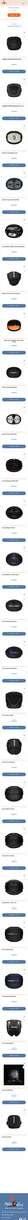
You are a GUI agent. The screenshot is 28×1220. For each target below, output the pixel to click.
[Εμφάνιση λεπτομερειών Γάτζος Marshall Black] (14, 1028)
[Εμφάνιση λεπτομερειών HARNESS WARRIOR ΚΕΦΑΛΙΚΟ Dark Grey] (14, 91)
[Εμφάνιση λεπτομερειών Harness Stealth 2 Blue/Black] (14, 653)
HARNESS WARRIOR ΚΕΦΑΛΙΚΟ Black (11, 59)
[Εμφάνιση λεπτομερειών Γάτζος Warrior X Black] (14, 841)
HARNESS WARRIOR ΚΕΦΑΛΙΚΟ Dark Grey (13, 106)
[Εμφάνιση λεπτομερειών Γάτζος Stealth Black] (14, 1075)
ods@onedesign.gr (9, 1215)
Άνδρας (10, 19)
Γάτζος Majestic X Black (8, 809)
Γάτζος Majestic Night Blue (9, 996)
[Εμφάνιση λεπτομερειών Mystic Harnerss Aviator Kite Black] (14, 278)
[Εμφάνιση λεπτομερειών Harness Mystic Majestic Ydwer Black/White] (14, 231)
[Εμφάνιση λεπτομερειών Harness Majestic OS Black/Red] (14, 466)
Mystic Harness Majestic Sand (9, 153)
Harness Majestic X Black (8, 527)
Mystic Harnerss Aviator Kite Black (11, 293)
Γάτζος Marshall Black (8, 1043)
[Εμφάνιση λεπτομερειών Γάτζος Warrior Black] (14, 700)
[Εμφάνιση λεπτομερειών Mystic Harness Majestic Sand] (14, 138)
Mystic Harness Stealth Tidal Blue (10, 199)
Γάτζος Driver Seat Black (8, 762)
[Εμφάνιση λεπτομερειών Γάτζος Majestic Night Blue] (14, 981)
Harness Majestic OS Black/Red (10, 481)
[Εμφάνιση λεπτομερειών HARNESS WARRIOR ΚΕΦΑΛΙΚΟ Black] (14, 44)
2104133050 (7, 1217)
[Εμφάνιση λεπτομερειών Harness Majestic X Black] (14, 513)
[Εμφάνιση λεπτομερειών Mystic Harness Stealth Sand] (14, 419)
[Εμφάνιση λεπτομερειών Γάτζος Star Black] (14, 1122)
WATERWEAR (5, 19)
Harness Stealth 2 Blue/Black (9, 668)
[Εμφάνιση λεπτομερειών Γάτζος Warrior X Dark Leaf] (14, 887)
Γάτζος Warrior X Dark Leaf (9, 902)
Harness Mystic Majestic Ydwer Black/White (13, 246)
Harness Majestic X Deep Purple (10, 574)
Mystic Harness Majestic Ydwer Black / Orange (14, 341)
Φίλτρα (12, 15)
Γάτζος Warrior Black (7, 715)
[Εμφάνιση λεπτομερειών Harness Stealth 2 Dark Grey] (14, 606)
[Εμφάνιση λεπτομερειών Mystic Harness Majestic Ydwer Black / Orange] (14, 325)
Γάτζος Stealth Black (7, 1090)
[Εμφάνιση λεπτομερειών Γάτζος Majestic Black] (14, 934)
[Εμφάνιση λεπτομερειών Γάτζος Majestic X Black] (14, 794)
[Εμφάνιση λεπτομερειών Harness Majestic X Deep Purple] (14, 559)
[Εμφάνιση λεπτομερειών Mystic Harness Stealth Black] (14, 372)
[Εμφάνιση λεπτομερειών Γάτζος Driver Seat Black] (14, 747)
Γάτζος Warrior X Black (8, 855)
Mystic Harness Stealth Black (9, 387)
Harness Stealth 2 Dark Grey (9, 621)
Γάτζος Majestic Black (7, 949)
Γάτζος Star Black (6, 1137)
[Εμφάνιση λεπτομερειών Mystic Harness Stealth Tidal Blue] (14, 185)
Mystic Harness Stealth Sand (9, 434)
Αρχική (1, 19)
